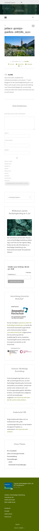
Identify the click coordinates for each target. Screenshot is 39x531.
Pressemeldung (12, 456)
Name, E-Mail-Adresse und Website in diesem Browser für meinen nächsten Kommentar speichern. (8, 170)
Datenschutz (8, 514)
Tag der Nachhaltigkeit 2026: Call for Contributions (23, 484)
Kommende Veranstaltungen (17, 465)
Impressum (7, 517)
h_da (22, 524)
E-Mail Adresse (12, 274)
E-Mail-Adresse (8, 141)
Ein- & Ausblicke (12, 451)
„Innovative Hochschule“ (14, 332)
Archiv (10, 462)
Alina (27, 61)
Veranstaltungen (12, 459)
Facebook (7, 508)
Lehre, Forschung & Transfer (15, 453)
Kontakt (6, 511)
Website (6, 150)
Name (6, 133)
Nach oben (19, 528)
